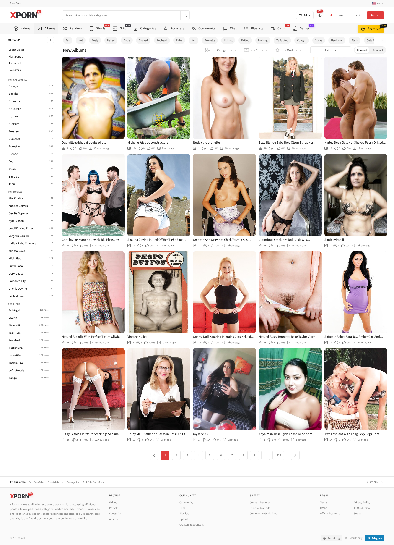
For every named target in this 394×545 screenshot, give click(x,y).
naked (111, 40)
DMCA (323, 508)
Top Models (289, 50)
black (354, 40)
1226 (278, 455)
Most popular (17, 57)
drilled (245, 40)
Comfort (362, 50)
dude (127, 40)
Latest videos (16, 50)
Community (186, 502)
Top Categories (221, 50)
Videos (113, 502)
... (266, 455)
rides (179, 40)
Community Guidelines (263, 513)
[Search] (184, 15)
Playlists (184, 513)
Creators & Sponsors (191, 525)
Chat (182, 508)
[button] (383, 40)
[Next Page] (295, 455)
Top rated (15, 63)
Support (358, 513)
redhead (162, 40)
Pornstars (15, 70)
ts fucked (282, 40)
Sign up (375, 15)
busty (95, 40)
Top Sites (256, 50)
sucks (318, 40)
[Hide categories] (50, 40)
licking (228, 40)
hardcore (336, 40)
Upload (183, 519)
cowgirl (301, 40)
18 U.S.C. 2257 (362, 508)
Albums (113, 519)
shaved (143, 40)
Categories (115, 513)
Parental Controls (260, 508)
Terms (323, 502)
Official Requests (330, 513)
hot (80, 40)
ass (68, 40)
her (193, 40)
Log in (357, 15)
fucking (262, 40)
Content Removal (260, 502)
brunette (210, 40)
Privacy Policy (362, 502)
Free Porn (15, 3)
